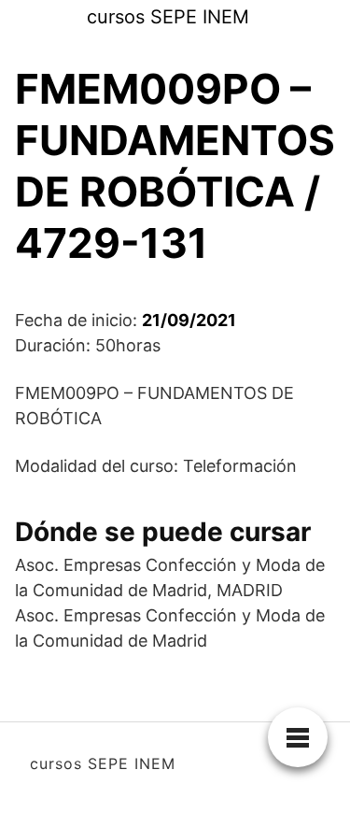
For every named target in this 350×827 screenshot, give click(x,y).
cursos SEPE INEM (168, 16)
